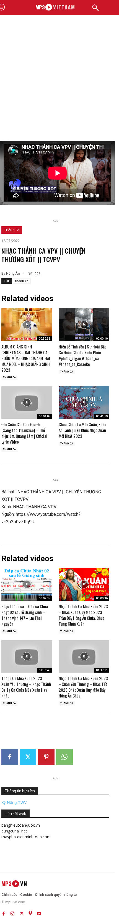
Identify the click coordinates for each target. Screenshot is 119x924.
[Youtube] (39, 912)
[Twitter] (28, 757)
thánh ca (22, 281)
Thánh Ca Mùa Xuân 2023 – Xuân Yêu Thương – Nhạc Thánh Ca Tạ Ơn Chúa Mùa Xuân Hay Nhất (26, 687)
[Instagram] (12, 912)
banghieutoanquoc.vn (20, 825)
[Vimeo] (30, 912)
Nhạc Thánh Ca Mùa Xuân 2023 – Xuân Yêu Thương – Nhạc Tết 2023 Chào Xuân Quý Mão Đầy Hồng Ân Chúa (83, 687)
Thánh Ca (11, 230)
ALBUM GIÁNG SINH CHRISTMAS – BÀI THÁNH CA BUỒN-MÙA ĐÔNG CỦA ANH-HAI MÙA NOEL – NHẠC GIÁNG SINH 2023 (25, 358)
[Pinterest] (46, 757)
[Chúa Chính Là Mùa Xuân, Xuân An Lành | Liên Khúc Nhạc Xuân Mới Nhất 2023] (84, 402)
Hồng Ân (13, 273)
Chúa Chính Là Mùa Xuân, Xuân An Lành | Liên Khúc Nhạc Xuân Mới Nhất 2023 (82, 430)
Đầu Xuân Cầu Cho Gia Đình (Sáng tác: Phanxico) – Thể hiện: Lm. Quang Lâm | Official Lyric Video (24, 433)
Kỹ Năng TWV (14, 802)
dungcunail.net (14, 831)
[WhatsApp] (64, 757)
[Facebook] (9, 757)
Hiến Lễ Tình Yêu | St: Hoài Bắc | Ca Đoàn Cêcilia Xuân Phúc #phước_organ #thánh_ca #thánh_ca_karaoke (83, 355)
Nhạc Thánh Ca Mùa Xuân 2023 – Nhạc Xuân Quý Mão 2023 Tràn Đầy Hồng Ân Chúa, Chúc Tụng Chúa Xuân (83, 615)
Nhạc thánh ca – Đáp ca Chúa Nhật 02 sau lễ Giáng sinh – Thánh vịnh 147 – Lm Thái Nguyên (24, 615)
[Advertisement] (59, 78)
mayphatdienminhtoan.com (26, 836)
